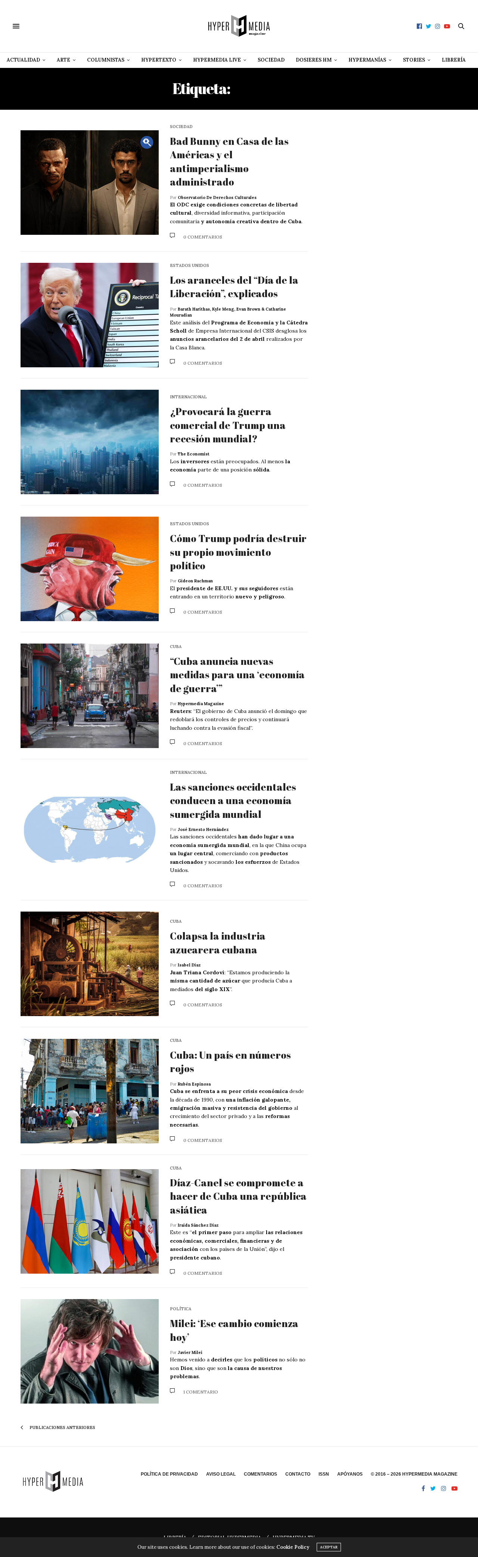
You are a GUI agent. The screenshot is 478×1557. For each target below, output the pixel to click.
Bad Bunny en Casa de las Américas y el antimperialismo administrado (229, 161)
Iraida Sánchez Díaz (198, 1225)
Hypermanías (367, 60)
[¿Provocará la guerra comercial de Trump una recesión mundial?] (90, 442)
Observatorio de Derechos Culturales (217, 197)
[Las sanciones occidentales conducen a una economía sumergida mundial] (90, 830)
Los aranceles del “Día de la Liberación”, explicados (234, 286)
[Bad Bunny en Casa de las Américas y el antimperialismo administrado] (90, 182)
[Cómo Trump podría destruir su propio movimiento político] (90, 569)
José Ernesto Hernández (203, 829)
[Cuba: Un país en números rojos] (90, 1091)
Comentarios (260, 1474)
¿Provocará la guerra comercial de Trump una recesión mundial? (228, 425)
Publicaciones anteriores (61, 1427)
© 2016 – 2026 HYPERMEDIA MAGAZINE (414, 1474)
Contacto (297, 1474)
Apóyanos (350, 1474)
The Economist (193, 454)
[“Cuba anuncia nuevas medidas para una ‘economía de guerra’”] (90, 696)
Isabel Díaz (189, 965)
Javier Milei (190, 1352)
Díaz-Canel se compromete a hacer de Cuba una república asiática (238, 1196)
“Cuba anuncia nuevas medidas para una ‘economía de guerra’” (237, 674)
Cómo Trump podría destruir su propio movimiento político (238, 552)
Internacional (188, 397)
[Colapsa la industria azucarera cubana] (90, 964)
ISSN (324, 1474)
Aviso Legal (221, 1474)
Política (180, 1309)
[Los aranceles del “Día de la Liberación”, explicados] (90, 315)
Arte (63, 60)
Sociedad (271, 60)
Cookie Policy (292, 1547)
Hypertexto (158, 60)
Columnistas (105, 60)
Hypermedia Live (217, 60)
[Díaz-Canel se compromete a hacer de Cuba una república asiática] (90, 1221)
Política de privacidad (169, 1474)
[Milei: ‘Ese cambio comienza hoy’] (90, 1351)
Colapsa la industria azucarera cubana (218, 942)
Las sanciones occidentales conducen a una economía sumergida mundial (233, 800)
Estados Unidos (189, 266)
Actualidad (23, 60)
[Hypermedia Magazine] (239, 26)
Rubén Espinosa (194, 1084)
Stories (414, 60)
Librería (454, 60)
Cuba (175, 647)
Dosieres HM (314, 60)
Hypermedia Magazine (201, 703)
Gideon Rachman (195, 580)
